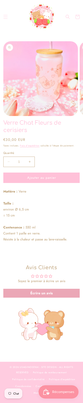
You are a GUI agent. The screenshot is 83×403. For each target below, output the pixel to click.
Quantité (8, 153)
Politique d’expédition (62, 379)
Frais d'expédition (30, 145)
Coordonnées (23, 386)
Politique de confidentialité (28, 379)
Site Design (49, 367)
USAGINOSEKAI (29, 367)
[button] (5, 17)
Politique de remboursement (50, 372)
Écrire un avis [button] (41, 293)
